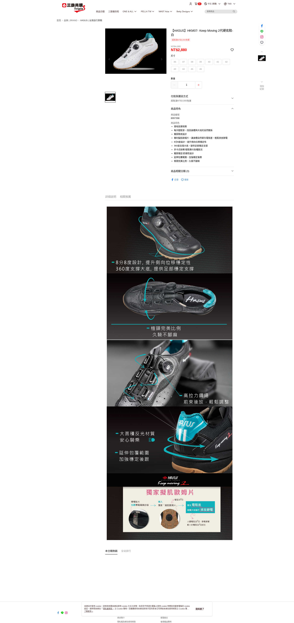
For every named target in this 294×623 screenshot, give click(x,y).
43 (175, 69)
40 (209, 62)
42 (226, 62)
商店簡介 (121, 618)
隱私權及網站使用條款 (126, 622)
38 (192, 62)
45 (192, 69)
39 (200, 62)
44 (183, 69)
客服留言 (164, 618)
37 (183, 62)
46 (200, 69)
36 (175, 62)
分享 (176, 179)
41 (218, 62)
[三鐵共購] (74, 8)
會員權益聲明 (166, 622)
